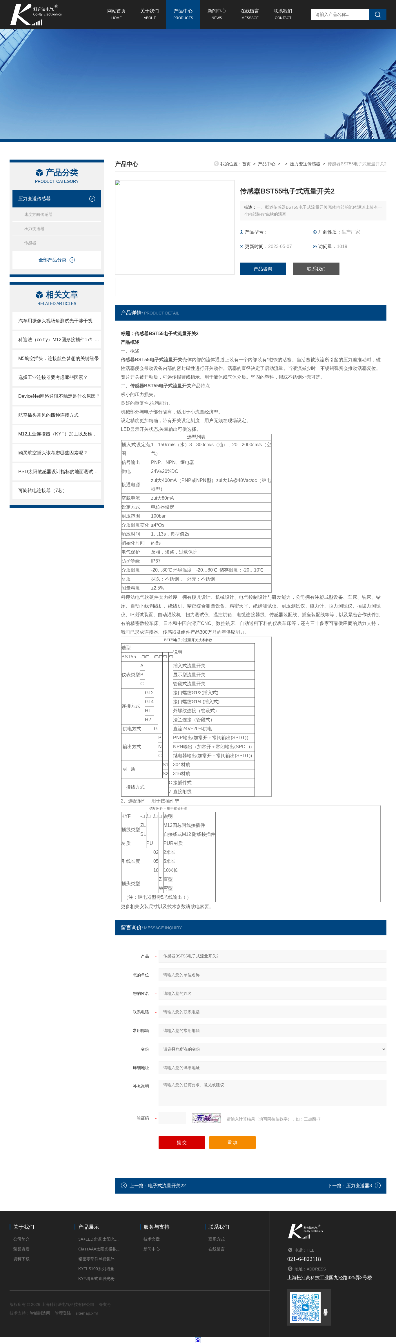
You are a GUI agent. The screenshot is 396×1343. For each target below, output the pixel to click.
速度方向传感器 (38, 214)
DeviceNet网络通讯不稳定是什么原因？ (59, 396)
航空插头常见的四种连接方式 (48, 415)
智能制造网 (40, 1313)
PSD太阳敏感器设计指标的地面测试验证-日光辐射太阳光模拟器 (59, 471)
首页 (246, 163)
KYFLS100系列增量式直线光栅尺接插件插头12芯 (100, 1268)
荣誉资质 (21, 1249)
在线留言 (250, 14)
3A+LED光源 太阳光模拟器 (100, 1239)
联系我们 (283, 14)
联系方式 (216, 1239)
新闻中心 (217, 14)
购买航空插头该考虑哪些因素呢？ (53, 452)
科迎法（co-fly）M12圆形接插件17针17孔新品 (59, 339)
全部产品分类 (52, 259)
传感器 (30, 243)
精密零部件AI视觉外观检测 (100, 1259)
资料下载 (21, 1259)
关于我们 (149, 14)
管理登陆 (63, 1313)
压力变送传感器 (34, 198)
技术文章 (151, 1239)
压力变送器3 (359, 1185)
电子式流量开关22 (167, 1185)
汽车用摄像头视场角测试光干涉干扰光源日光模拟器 (59, 320)
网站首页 (116, 14)
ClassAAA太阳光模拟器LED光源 (100, 1249)
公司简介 (21, 1239)
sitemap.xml (87, 1313)
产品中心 (183, 14)
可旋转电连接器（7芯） (42, 490)
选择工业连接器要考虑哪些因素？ (53, 377)
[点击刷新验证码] (206, 1118)
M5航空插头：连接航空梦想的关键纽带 (58, 358)
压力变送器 (34, 228)
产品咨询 (263, 268)
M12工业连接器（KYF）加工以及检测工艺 (59, 433)
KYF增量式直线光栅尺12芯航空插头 (100, 1278)
